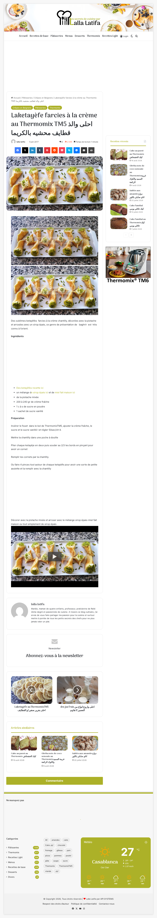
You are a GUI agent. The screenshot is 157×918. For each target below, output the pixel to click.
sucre (65, 861)
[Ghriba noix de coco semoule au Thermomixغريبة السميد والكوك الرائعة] (55, 743)
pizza (47, 855)
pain (69, 850)
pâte (47, 861)
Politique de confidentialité (84, 904)
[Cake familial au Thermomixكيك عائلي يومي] (118, 223)
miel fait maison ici (65, 392)
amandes (55, 840)
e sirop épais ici (39, 392)
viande (48, 871)
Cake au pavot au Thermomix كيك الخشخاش (23, 755)
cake (66, 840)
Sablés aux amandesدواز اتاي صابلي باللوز (84, 755)
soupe (56, 861)
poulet (68, 855)
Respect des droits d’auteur (56, 904)
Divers (11, 877)
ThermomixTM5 (65, 866)
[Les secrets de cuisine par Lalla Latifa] (78, 17)
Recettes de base (39, 36)
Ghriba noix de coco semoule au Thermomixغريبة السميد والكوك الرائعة (53, 758)
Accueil (23, 36)
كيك (56, 871)
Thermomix (93, 36)
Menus (69, 36)
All (46, 840)
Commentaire (54, 780)
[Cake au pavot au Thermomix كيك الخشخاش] (24, 743)
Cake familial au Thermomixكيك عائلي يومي (138, 223)
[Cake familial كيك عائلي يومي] (118, 209)
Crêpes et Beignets (43, 98)
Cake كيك (49, 845)
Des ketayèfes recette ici (29, 387)
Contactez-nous (106, 904)
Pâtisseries (57, 36)
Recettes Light (110, 36)
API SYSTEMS (106, 899)
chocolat (61, 845)
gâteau (60, 850)
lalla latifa (21, 142)
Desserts (80, 36)
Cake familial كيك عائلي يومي (137, 207)
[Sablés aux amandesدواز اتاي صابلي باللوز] (85, 743)
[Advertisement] (78, 65)
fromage (48, 850)
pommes (57, 855)
